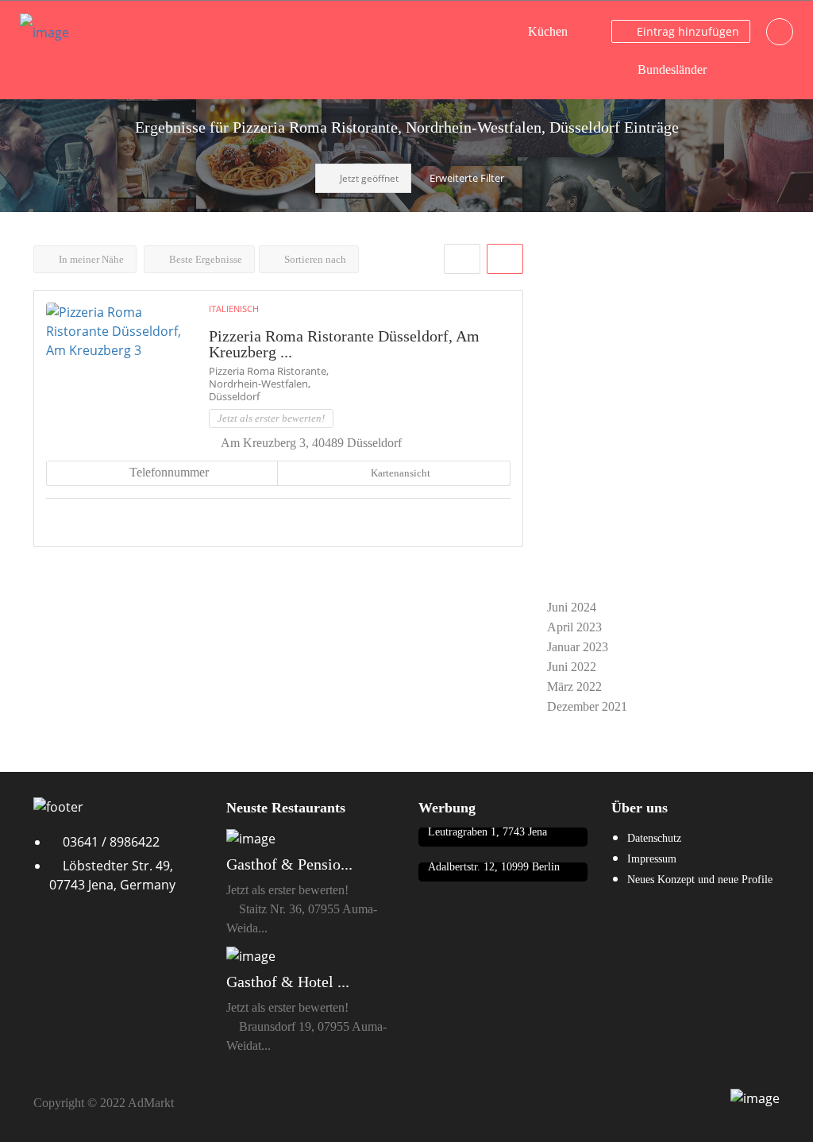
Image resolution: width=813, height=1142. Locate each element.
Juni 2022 (571, 666)
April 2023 (574, 627)
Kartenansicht (399, 473)
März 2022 (574, 686)
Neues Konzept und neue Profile (700, 879)
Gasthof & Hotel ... (287, 981)
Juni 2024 (571, 607)
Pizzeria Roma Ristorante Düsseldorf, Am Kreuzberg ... (344, 344)
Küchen (548, 31)
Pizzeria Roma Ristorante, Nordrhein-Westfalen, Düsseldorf (269, 383)
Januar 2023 (577, 647)
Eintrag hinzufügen (686, 31)
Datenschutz (654, 838)
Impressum (651, 859)
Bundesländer (672, 69)
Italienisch (234, 308)
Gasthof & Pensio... (289, 864)
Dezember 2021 (587, 706)
